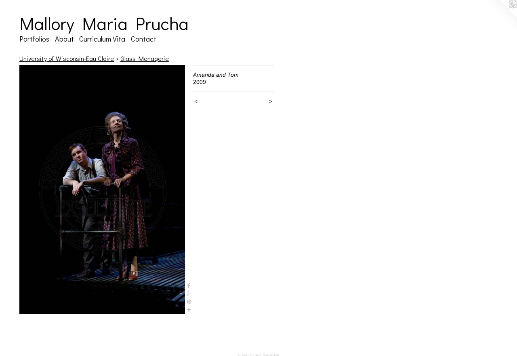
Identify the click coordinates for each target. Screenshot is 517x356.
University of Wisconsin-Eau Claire (66, 58)
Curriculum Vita (102, 39)
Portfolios (34, 39)
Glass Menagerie (144, 58)
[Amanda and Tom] (102, 189)
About (64, 39)
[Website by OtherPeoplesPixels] (501, 16)
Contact (143, 39)
